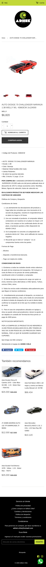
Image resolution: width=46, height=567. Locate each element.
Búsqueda (22, 552)
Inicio (3, 38)
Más (5, 3)
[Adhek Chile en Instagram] (42, 557)
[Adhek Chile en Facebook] (38, 557)
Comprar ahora (15, 140)
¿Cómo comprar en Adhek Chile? (23, 508)
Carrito (41, 3)
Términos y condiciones (23, 517)
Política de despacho (23, 514)
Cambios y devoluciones (23, 511)
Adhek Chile (24, 563)
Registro (39, 542)
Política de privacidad (23, 506)
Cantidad (5, 122)
